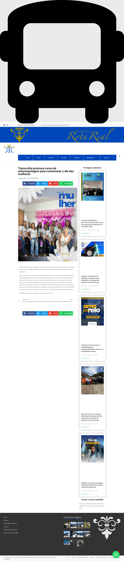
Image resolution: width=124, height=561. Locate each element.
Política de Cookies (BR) (11, 533)
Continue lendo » (85, 233)
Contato (106, 157)
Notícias (76, 157)
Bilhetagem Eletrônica (10, 523)
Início (27, 157)
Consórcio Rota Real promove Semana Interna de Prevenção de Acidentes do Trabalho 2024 (92, 223)
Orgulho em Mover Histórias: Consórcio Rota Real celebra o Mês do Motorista (92, 485)
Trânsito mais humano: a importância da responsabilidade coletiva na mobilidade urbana (92, 348)
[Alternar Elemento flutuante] (116, 554)
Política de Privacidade (11, 529)
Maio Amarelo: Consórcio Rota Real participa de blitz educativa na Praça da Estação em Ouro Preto (91, 417)
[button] (29, 183)
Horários (51, 157)
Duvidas (64, 157)
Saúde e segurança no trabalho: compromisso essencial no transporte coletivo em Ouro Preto (90, 279)
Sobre (39, 157)
